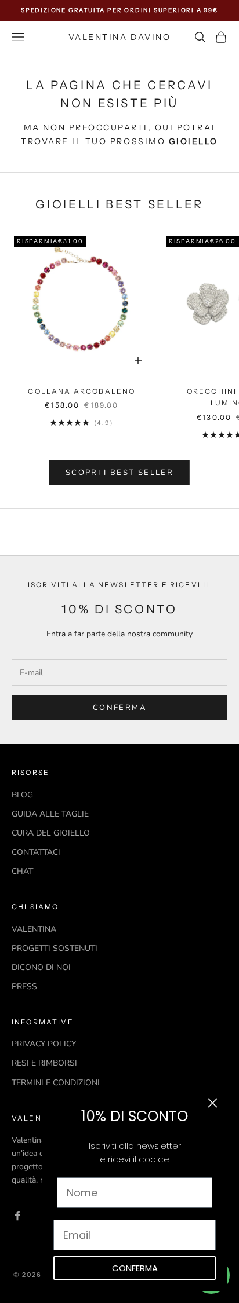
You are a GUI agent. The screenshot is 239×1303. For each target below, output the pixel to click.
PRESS (24, 986)
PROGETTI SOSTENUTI (54, 948)
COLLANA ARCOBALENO (81, 391)
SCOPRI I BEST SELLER (119, 472)
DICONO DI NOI (41, 967)
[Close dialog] (212, 1103)
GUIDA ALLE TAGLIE (50, 813)
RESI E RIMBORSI (44, 1062)
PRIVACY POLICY (44, 1043)
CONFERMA (135, 1268)
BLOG (22, 794)
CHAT (22, 871)
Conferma (119, 707)
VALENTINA (34, 929)
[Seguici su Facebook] (17, 1215)
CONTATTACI (36, 852)
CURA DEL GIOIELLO (51, 833)
